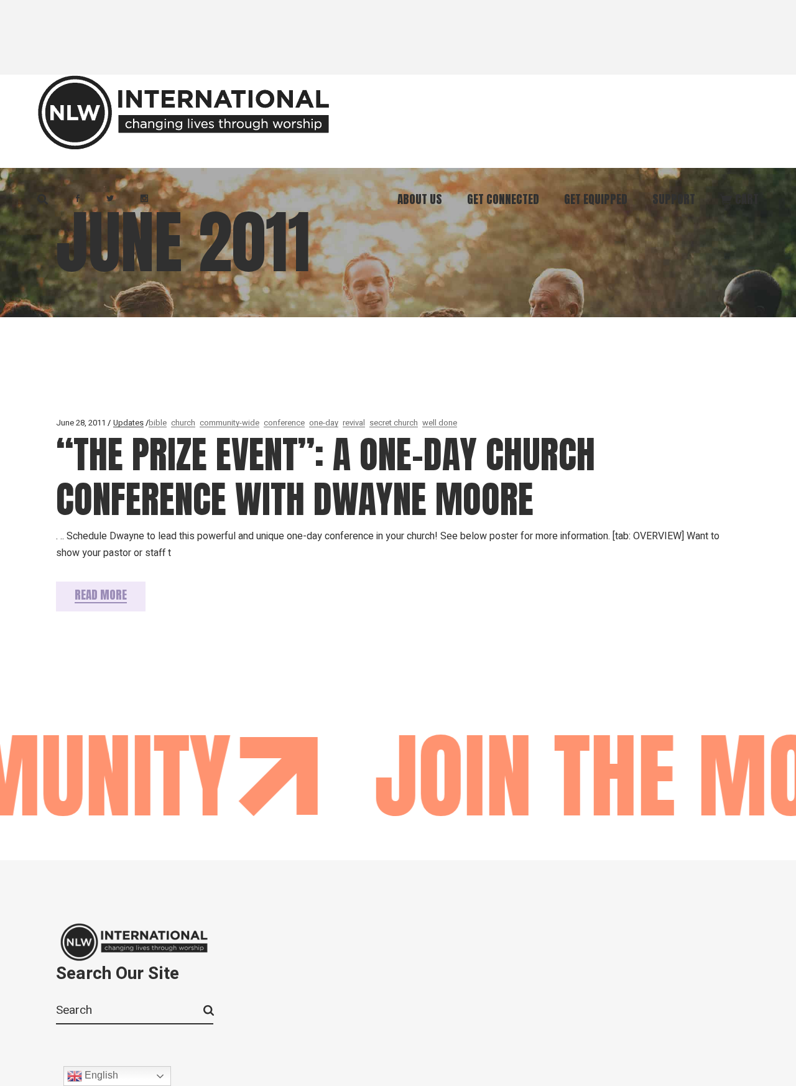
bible (158, 423)
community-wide (229, 423)
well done (439, 423)
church (183, 423)
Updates (128, 423)
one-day (323, 423)
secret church (393, 423)
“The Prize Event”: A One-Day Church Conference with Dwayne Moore (325, 476)
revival (354, 423)
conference (284, 423)
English (100, 1075)
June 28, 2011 (81, 423)
